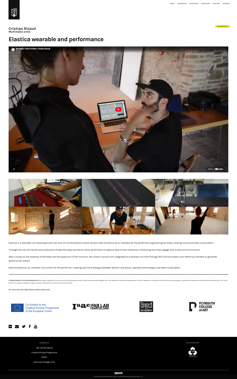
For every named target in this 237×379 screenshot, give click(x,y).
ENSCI (44, 357)
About (172, 3)
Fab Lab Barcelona (222, 26)
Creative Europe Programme (44, 352)
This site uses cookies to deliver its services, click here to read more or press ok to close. (117, 376)
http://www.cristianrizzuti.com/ (37, 290)
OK (141, 376)
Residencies (182, 3)
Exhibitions (205, 3)
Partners (226, 3)
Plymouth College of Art (44, 362)
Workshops (194, 3)
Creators (216, 3)
